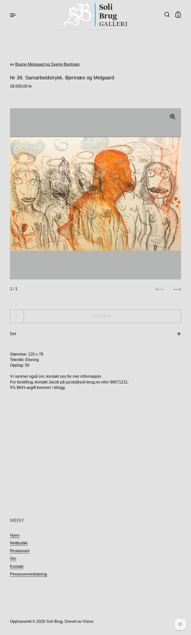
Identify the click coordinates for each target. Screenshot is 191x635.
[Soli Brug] (96, 14)
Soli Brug (54, 621)
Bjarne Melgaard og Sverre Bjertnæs (47, 64)
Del (13, 334)
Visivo (88, 621)
